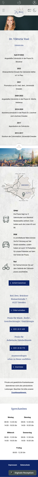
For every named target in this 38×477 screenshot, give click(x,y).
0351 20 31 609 (19, 329)
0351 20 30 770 (19, 348)
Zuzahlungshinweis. (19, 393)
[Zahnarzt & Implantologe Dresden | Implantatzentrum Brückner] (19, 10)
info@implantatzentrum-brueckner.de (29, 10)
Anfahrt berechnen (19, 283)
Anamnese (19, 367)
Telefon (34, 10)
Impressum (12, 465)
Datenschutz (25, 465)
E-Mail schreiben (19, 310)
